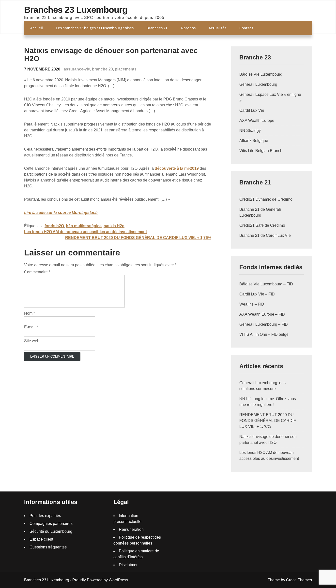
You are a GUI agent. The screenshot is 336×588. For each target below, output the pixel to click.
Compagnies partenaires (51, 523)
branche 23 (102, 69)
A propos (188, 27)
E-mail (31, 327)
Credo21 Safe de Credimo (262, 225)
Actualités (217, 27)
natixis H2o (114, 226)
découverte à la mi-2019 (177, 168)
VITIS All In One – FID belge (264, 334)
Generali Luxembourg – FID (263, 324)
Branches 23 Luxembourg (75, 10)
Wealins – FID (251, 304)
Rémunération (131, 529)
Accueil (36, 27)
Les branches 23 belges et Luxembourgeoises (95, 27)
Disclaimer (128, 565)
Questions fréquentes (48, 547)
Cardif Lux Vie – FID (257, 294)
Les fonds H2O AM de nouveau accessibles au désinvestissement (85, 232)
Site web (31, 341)
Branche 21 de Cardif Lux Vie (265, 235)
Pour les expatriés (45, 516)
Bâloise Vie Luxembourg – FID (266, 284)
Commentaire (37, 272)
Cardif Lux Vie (251, 110)
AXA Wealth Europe (256, 120)
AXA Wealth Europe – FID (262, 314)
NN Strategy (250, 130)
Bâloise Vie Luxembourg (260, 74)
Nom (29, 313)
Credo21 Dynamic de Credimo (265, 199)
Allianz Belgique (253, 141)
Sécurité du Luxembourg (51, 531)
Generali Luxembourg (258, 84)
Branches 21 (157, 27)
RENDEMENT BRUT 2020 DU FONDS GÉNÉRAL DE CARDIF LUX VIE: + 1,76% (138, 238)
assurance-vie (77, 69)
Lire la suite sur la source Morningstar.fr (61, 212)
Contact (246, 27)
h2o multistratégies (84, 226)
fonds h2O (54, 226)
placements (126, 69)
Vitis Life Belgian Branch (260, 151)
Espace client (41, 539)
